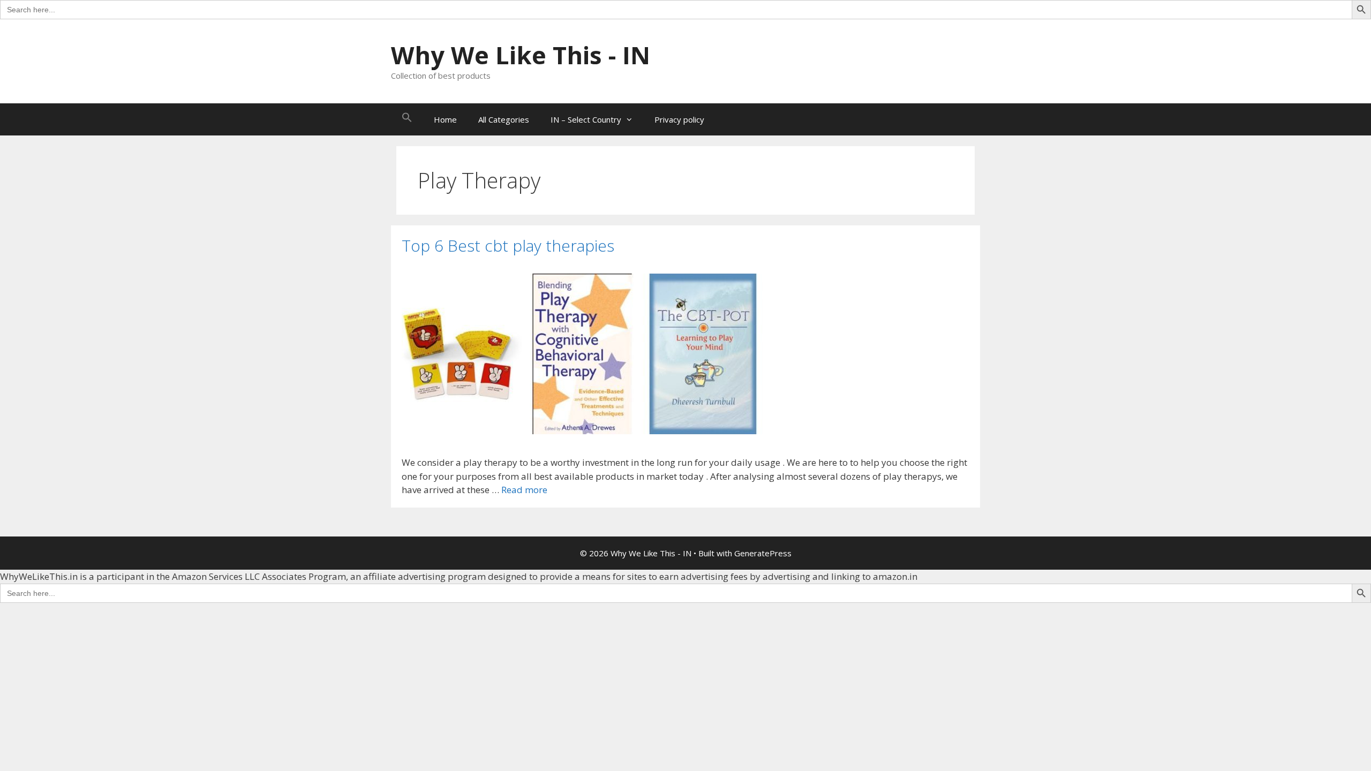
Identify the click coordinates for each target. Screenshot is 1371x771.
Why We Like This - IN (520, 55)
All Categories (503, 119)
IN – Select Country (586, 119)
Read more (524, 489)
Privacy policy (679, 119)
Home (445, 119)
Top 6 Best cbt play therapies (508, 245)
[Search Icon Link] (407, 119)
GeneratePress (763, 553)
